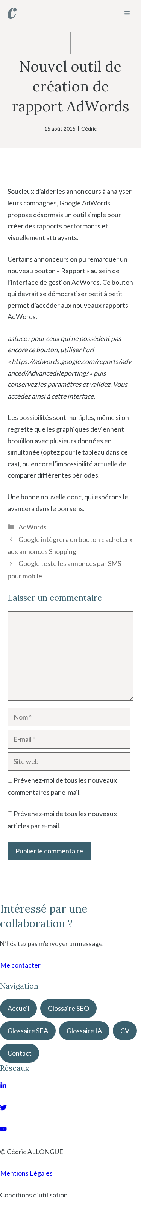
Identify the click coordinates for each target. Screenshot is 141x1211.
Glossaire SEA (28, 1031)
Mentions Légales (26, 1173)
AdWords (32, 527)
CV (124, 1031)
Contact (20, 1053)
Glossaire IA (84, 1031)
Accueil (18, 1008)
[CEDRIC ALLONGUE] (12, 13)
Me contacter (20, 965)
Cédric (89, 128)
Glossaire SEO (68, 1008)
